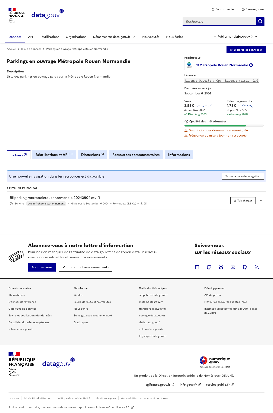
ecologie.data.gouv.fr (152, 315)
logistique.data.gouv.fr (153, 336)
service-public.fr (218, 384)
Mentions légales (106, 398)
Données (15, 37)
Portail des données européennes (29, 322)
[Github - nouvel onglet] (245, 267)
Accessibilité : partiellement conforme (144, 398)
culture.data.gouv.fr (151, 329)
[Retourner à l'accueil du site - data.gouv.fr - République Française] (58, 364)
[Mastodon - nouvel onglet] (209, 267)
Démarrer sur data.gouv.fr (111, 37)
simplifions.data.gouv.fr (153, 295)
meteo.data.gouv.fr (151, 302)
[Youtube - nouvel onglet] (233, 267)
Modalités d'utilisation (37, 398)
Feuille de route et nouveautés (92, 302)
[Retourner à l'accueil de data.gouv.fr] (48, 15)
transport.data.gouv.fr (152, 309)
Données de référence (22, 302)
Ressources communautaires (136, 154)
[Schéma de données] (11, 203)
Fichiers (18, 155)
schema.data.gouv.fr (21, 329)
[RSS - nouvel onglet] (257, 267)
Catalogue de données (22, 309)
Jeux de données (31, 49)
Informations (179, 154)
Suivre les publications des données (30, 315)
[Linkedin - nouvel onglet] (197, 267)
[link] (223, 9)
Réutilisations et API (54, 154)
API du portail (212, 295)
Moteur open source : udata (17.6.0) (225, 302)
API (30, 37)
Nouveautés (150, 37)
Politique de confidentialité (73, 398)
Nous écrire (174, 37)
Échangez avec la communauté (93, 315)
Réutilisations (49, 37)
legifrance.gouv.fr (157, 384)
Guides (78, 295)
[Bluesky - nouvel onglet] (221, 267)
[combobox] (223, 21)
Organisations (76, 37)
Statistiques (81, 322)
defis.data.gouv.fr (150, 322)
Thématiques (17, 295)
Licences (14, 398)
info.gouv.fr (188, 384)
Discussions (92, 154)
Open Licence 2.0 (119, 407)
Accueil (11, 49)
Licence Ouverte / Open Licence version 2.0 (221, 80)
